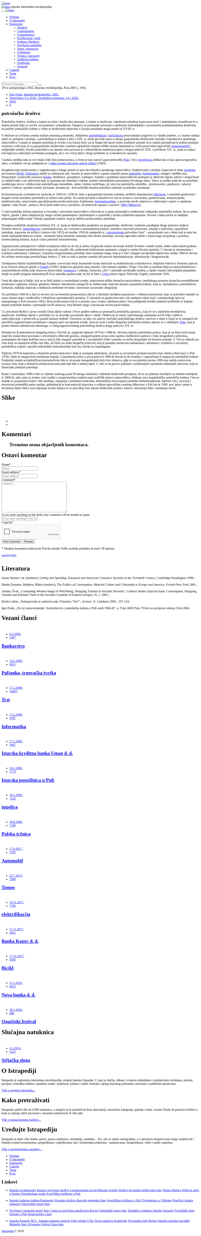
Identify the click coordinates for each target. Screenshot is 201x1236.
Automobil (12, 860)
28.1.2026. (16, 1009)
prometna (190, 170)
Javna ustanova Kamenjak (111, 1220)
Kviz (12, 77)
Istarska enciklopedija (22, 1190)
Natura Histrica (172, 1190)
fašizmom (159, 194)
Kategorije (15, 24)
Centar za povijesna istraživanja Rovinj (74, 1210)
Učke (105, 274)
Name (6, 464)
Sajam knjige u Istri (40, 1214)
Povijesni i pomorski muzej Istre (29, 1210)
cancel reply (9, 555)
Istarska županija (19, 1220)
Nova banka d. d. (18, 994)
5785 (12, 852)
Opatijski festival (19, 1021)
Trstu (182, 322)
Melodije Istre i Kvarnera (24, 1224)
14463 (13, 691)
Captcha (7, 522)
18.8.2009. (16, 822)
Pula (126, 159)
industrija (135, 173)
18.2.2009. (16, 768)
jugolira (10, 806)
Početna (14, 17)
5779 (12, 771)
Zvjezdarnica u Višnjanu (157, 1200)
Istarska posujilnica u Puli (28, 780)
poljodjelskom (98, 135)
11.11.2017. (16, 929)
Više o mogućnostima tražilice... (21, 1119)
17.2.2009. (16, 687)
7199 (12, 825)
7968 (12, 879)
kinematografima (105, 201)
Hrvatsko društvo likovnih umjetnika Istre (80, 1200)
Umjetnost (23, 52)
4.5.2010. (15, 1048)
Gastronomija (25, 31)
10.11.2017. (16, 902)
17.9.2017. (16, 848)
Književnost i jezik (28, 38)
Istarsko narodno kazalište (174, 1220)
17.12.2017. (16, 956)
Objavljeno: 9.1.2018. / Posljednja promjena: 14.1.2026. (44, 98)
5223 (12, 1051)
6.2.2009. (15, 634)
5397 (12, 637)
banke (47, 177)
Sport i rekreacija (27, 48)
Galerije (14, 70)
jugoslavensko (116, 232)
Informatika (14, 726)
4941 (12, 932)
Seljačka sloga (16, 1060)
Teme (12, 73)
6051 (12, 664)
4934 (12, 101)
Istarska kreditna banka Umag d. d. (37, 753)
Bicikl (8, 967)
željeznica (32, 173)
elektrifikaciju (32, 228)
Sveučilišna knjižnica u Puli (124, 1200)
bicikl (20, 173)
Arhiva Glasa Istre (52, 1224)
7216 (12, 798)
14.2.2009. (16, 661)
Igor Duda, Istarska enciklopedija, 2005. (34, 94)
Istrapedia (8, 1231)
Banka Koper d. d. (20, 941)
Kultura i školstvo (28, 41)
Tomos (8, 887)
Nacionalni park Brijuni (142, 1220)
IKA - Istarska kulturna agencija (50, 1220)
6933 (12, 986)
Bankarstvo (13, 645)
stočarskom (116, 135)
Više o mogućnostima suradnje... (22, 1149)
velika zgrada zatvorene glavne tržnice (73, 163)
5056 (12, 959)
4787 (12, 718)
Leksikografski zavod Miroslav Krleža (94, 1190)
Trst (6, 699)
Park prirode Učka (82, 1220)
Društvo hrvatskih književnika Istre (140, 1190)
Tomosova (69, 270)
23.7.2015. (16, 875)
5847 (12, 744)
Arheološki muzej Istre (113, 1210)
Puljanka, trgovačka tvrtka (29, 672)
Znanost (22, 66)
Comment (8, 479)
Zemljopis (23, 63)
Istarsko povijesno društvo (53, 1190)
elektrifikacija (16, 914)
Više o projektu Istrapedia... (19, 1090)
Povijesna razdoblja (29, 45)
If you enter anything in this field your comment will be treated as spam (46, 514)
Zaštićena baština (27, 59)
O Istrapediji (17, 20)
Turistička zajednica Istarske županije (151, 1210)
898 (11, 1013)
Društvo (22, 27)
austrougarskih (180, 146)
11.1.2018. (16, 983)
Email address (11, 472)
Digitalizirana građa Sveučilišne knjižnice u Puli (50, 1193)
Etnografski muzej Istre (35, 1204)
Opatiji (44, 266)
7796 (12, 905)
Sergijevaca (145, 159)
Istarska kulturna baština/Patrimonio (31, 1200)
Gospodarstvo (26, 34)
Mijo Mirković (131, 205)
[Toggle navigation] (3, 11)
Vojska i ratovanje (28, 55)
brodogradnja (151, 173)
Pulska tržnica (16, 833)
